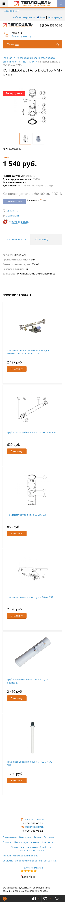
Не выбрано (10, 10)
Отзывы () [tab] (41, 239)
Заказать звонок (34, 819)
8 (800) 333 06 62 (51, 25)
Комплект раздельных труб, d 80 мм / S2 (30, 597)
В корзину (17, 368)
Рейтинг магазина (32, 867)
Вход (42, 17)
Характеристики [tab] (16, 239)
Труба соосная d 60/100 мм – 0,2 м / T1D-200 (31, 432)
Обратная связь (34, 826)
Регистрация (55, 17)
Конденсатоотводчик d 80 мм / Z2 (26, 514)
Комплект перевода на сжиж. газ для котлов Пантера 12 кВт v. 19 (28, 352)
